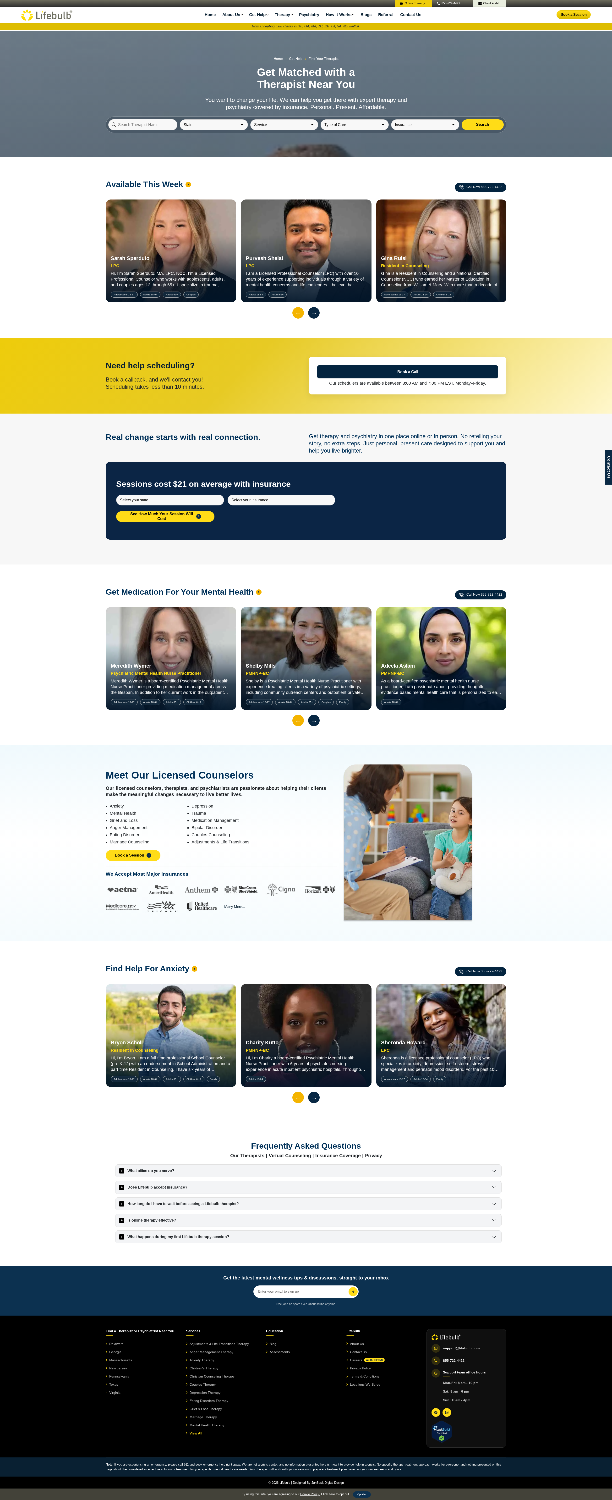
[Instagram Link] (447, 1412)
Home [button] (278, 59)
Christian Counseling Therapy (212, 1376)
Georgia (115, 1352)
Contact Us (410, 14)
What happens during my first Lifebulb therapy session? (178, 1237)
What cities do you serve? (150, 1171)
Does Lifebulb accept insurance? (157, 1187)
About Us (357, 1344)
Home (210, 14)
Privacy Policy (360, 1368)
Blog (273, 1344)
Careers (366, 1360)
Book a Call (407, 372)
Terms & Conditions (364, 1376)
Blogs (366, 14)
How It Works (338, 14)
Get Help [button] (295, 59)
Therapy (282, 14)
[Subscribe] (353, 1291)
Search (482, 124)
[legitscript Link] (442, 1432)
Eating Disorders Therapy (209, 1401)
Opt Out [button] (361, 1494)
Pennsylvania (119, 1376)
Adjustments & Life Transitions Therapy (219, 1344)
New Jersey (118, 1368)
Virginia (114, 1393)
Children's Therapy (204, 1368)
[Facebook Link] (436, 1412)
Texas (113, 1384)
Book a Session (574, 14)
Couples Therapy (203, 1384)
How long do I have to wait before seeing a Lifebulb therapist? (183, 1204)
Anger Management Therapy (211, 1352)
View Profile (171, 240)
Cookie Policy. (310, 1494)
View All (196, 1433)
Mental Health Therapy (207, 1425)
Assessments (280, 1352)
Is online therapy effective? (151, 1220)
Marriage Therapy (203, 1417)
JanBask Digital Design (327, 1482)
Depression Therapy (205, 1393)
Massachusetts (120, 1360)
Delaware (116, 1344)
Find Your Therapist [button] (324, 59)
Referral (385, 14)
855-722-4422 (451, 3)
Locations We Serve (365, 1384)
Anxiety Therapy (202, 1360)
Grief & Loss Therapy (206, 1409)
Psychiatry (309, 14)
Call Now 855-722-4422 (484, 187)
